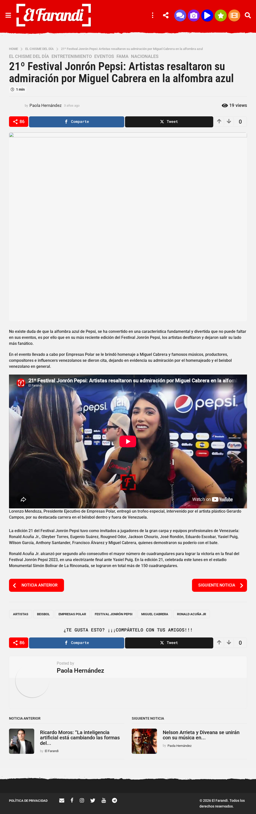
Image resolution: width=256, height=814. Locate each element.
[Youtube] (104, 800)
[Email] (61, 800)
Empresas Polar (72, 614)
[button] (8, 15)
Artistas (20, 614)
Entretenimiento (72, 56)
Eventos (104, 56)
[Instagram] (82, 800)
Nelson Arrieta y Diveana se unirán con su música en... (201, 735)
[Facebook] (72, 800)
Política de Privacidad (28, 801)
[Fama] (194, 15)
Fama (122, 56)
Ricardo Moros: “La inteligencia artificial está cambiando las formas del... (80, 737)
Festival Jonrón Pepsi (113, 614)
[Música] (207, 15)
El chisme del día (29, 56)
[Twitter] (92, 800)
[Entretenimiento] (234, 15)
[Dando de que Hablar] (180, 15)
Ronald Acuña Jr (191, 614)
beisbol (43, 614)
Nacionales (144, 56)
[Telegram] (114, 800)
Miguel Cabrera (154, 614)
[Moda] (221, 15)
